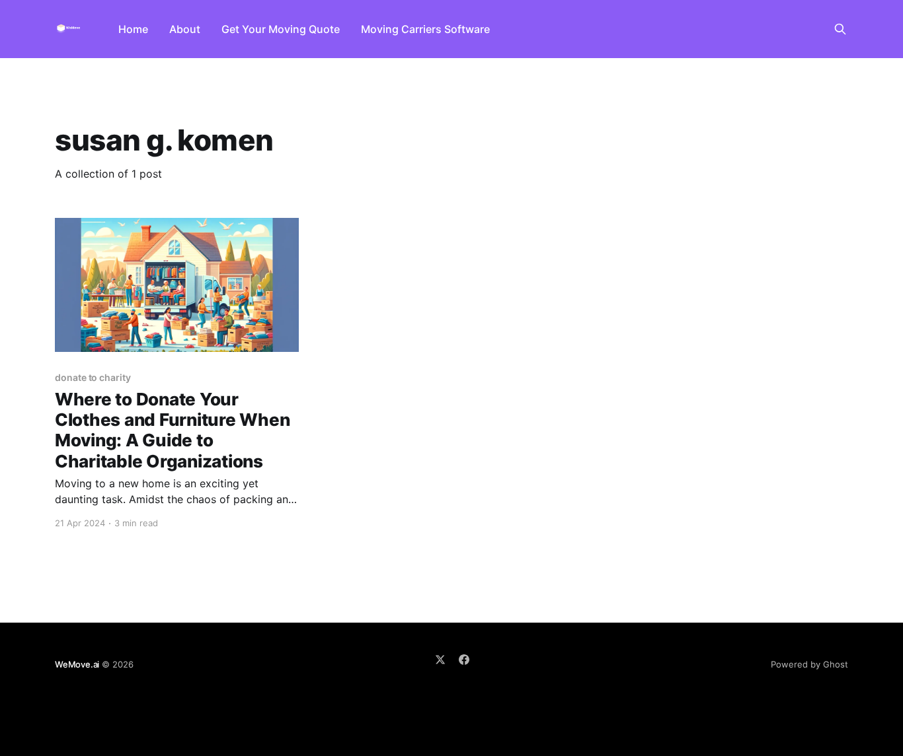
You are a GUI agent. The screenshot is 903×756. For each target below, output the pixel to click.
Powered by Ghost (809, 664)
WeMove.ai (77, 664)
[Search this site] (840, 29)
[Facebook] (464, 659)
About (184, 29)
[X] (440, 659)
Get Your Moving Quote (280, 29)
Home (133, 29)
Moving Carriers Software (425, 29)
